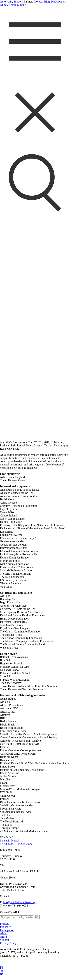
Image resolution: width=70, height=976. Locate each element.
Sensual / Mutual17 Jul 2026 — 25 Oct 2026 (16, 842)
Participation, (58, 1)
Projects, (38, 1)
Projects (4, 923)
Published (5, 926)
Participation (7, 930)
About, (4, 4)
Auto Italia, (6, 1)
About (3, 933)
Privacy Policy (8, 943)
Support (17, 1)
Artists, (12, 4)
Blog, (46, 1)
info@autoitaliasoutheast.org (19, 902)
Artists (3, 936)
